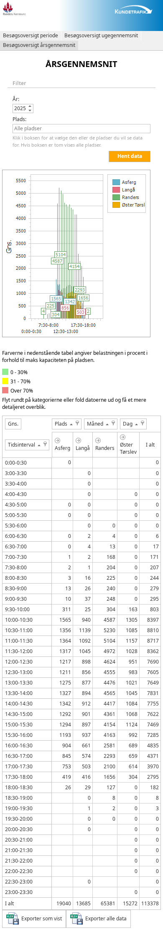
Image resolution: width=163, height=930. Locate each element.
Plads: (19, 119)
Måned (95, 423)
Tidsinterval (21, 444)
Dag (127, 423)
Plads (61, 423)
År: (16, 99)
